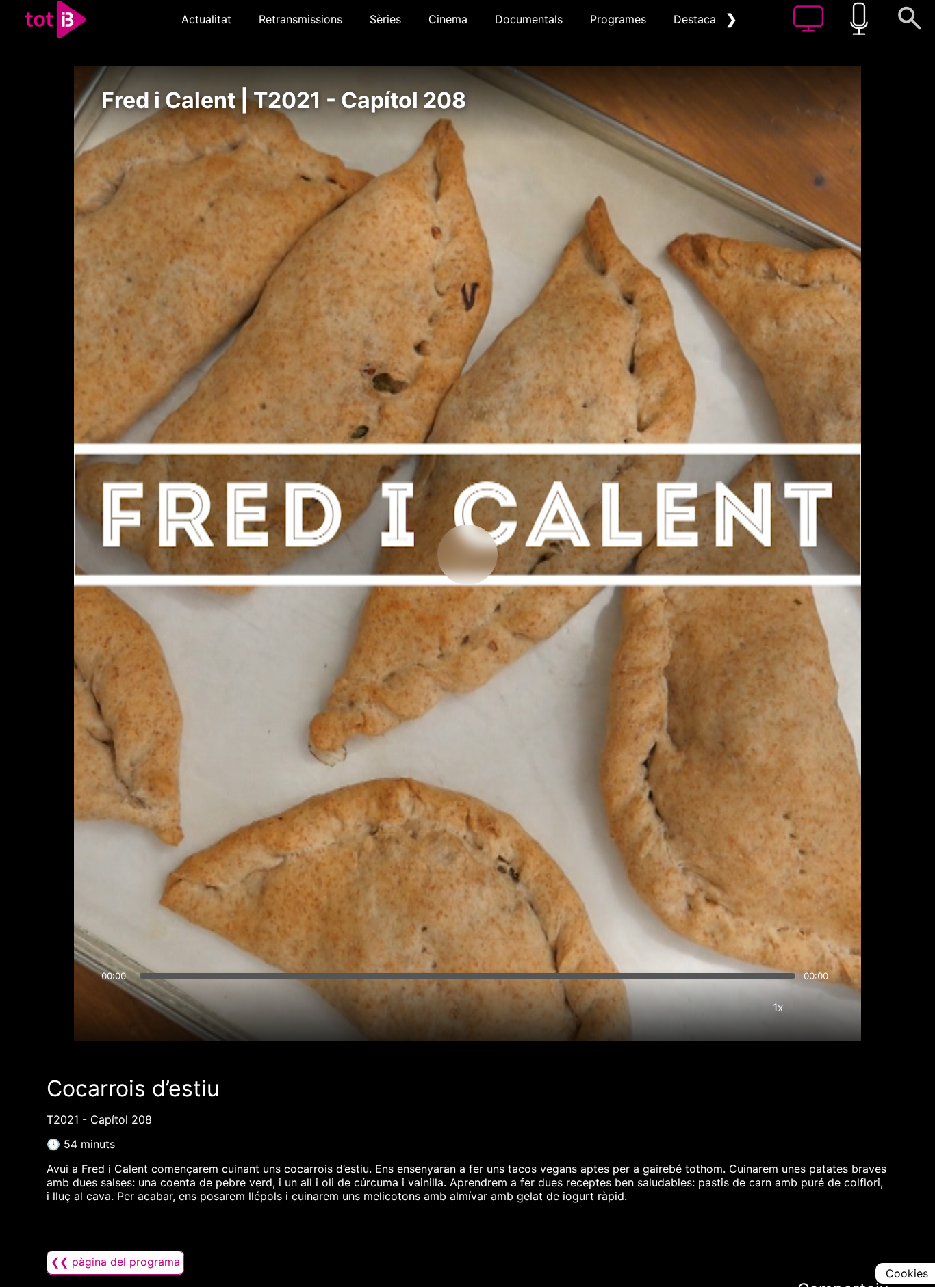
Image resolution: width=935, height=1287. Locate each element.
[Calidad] (737, 1007)
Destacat (697, 19)
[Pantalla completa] (819, 1007)
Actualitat (206, 19)
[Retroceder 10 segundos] (395, 554)
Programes (618, 19)
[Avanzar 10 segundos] (539, 554)
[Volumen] (115, 1007)
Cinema (447, 19)
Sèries (385, 19)
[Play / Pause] (467, 555)
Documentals (529, 19)
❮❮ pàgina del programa (115, 1262)
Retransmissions (300, 19)
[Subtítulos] (696, 1007)
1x (778, 1007)
